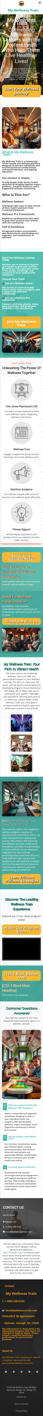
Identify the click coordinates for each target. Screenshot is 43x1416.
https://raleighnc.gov (13, 1252)
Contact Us (21, 1397)
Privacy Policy (21, 1411)
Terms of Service (21, 1404)
